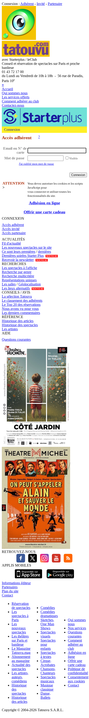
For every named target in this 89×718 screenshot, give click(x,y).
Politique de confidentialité (78, 671)
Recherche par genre (16, 272)
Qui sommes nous (15, 93)
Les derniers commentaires (21, 313)
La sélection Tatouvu (17, 296)
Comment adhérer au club (20, 101)
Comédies (48, 608)
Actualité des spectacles (21, 667)
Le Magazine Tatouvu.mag (21, 651)
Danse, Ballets (46, 695)
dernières (44, 251)
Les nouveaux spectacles (19, 628)
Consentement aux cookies (78, 679)
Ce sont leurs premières (18, 251)
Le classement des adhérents (22, 300)
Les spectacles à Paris (20, 616)
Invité (41, 4)
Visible (73, 158)
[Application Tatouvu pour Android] (60, 579)
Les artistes (10, 329)
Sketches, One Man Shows (47, 624)
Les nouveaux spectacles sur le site (27, 247)
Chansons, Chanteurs (48, 671)
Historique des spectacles (20, 325)
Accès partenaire (14, 233)
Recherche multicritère (18, 276)
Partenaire (55, 4)
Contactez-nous (13, 105)
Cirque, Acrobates (48, 663)
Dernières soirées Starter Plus (23, 256)
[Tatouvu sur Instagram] (43, 561)
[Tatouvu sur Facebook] (20, 561)
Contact (7, 595)
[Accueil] (19, 39)
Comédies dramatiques (49, 614)
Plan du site (10, 591)
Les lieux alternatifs (16, 288)
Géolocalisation (29, 284)
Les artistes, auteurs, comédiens (20, 677)
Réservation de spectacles (21, 606)
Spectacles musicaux (48, 679)
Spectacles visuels (48, 634)
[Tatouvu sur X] (31, 561)
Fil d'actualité (11, 243)
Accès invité (11, 229)
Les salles (9, 284)
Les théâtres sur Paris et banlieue (20, 640)
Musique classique (47, 687)
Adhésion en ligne (44, 203)
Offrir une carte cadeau (44, 212)
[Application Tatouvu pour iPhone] (28, 579)
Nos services (77, 628)
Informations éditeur (16, 583)
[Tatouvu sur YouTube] (55, 561)
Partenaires (10, 587)
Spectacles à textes (48, 655)
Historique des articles (17, 321)
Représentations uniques (19, 280)
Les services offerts (15, 97)
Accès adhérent (13, 225)
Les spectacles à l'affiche (19, 268)
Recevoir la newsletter (18, 260)
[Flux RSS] (66, 561)
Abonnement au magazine (21, 659)
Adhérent (27, 4)
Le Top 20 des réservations (21, 305)
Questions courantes (16, 339)
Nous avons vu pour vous (20, 309)
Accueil (7, 89)
